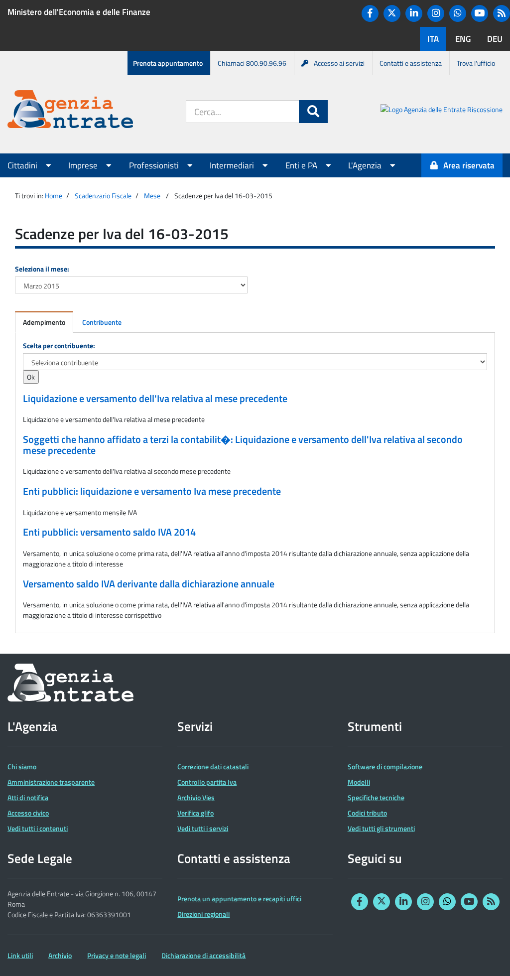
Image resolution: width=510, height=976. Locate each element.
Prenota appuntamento (168, 63)
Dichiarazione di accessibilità (203, 955)
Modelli (359, 782)
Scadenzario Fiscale (103, 195)
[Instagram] (435, 13)
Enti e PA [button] (302, 165)
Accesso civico (28, 813)
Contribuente (102, 322)
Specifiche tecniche (376, 797)
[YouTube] (479, 13)
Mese (152, 195)
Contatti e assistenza (411, 63)
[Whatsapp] (457, 13)
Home (53, 195)
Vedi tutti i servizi (202, 828)
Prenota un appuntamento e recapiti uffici (239, 898)
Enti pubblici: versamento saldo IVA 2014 (109, 532)
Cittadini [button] (23, 165)
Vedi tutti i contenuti (37, 828)
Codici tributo (367, 813)
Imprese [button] (84, 165)
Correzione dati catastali (213, 766)
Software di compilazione (385, 766)
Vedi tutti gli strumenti (381, 828)
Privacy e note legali (116, 955)
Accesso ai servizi (339, 63)
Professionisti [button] (155, 165)
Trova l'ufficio (476, 63)
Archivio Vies (196, 797)
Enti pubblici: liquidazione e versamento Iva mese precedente (152, 491)
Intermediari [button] (233, 165)
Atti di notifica (27, 797)
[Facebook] (370, 13)
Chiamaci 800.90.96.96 (252, 63)
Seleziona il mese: (42, 269)
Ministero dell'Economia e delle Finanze (78, 11)
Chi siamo (21, 766)
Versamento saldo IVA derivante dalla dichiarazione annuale (148, 583)
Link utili (20, 955)
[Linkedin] (413, 13)
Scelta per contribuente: (59, 345)
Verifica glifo (195, 813)
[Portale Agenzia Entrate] (70, 111)
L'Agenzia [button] (365, 165)
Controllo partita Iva (207, 782)
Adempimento (44, 322)
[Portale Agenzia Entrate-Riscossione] (442, 111)
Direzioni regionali (203, 914)
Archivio (60, 955)
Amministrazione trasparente (51, 782)
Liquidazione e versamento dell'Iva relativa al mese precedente (155, 398)
